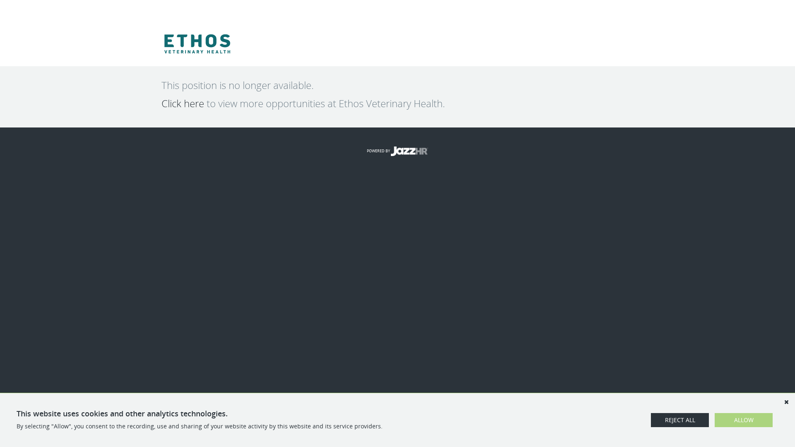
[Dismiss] (786, 402)
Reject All (680, 420)
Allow (744, 420)
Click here (182, 103)
